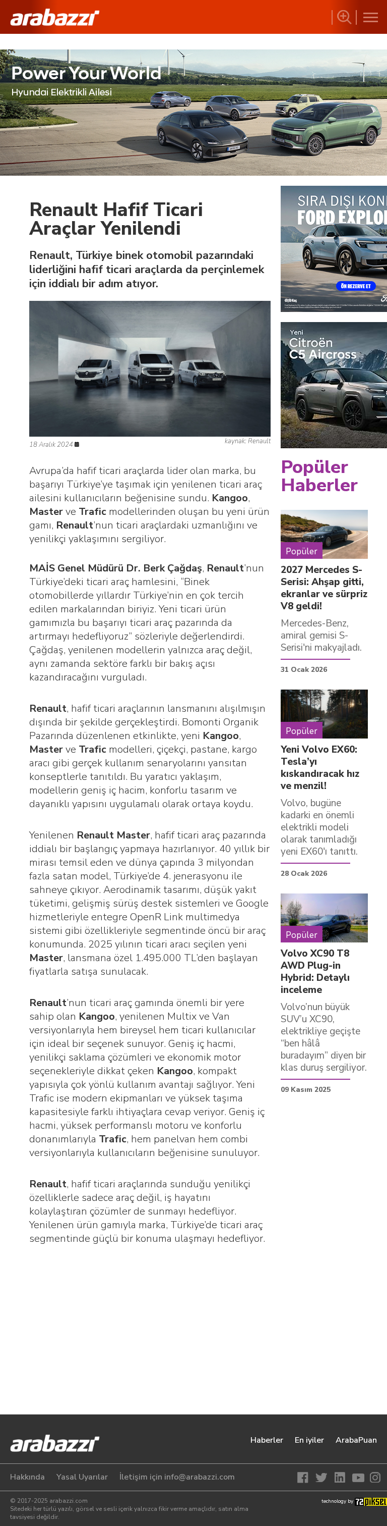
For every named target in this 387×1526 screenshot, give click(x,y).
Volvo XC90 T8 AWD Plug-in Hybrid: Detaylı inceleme (315, 972)
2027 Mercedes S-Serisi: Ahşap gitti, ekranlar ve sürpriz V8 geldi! (324, 588)
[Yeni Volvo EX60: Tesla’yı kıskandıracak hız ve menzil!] (324, 713)
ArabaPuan (356, 1440)
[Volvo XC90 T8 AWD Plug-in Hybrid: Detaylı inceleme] (324, 917)
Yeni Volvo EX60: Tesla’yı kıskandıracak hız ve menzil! (320, 768)
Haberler (266, 1440)
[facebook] (305, 1477)
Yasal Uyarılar (82, 1477)
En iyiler (309, 1440)
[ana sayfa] (48, 1444)
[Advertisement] (149, 1333)
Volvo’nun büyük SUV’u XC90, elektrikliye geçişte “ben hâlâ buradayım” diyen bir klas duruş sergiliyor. (324, 1037)
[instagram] (374, 1477)
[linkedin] (340, 1477)
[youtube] (357, 1477)
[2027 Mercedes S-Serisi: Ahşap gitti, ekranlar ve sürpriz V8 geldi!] (324, 534)
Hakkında (27, 1477)
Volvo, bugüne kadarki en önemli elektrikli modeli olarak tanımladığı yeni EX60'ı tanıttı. (319, 827)
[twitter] (322, 1477)
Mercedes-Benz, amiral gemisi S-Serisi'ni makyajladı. (321, 635)
